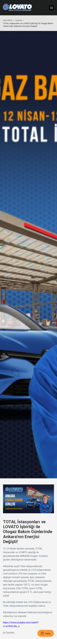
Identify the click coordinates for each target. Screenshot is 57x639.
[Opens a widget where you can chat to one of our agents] (45, 633)
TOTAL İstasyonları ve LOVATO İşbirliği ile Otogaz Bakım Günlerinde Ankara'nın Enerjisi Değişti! (28, 24)
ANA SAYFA (7, 20)
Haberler (18, 20)
